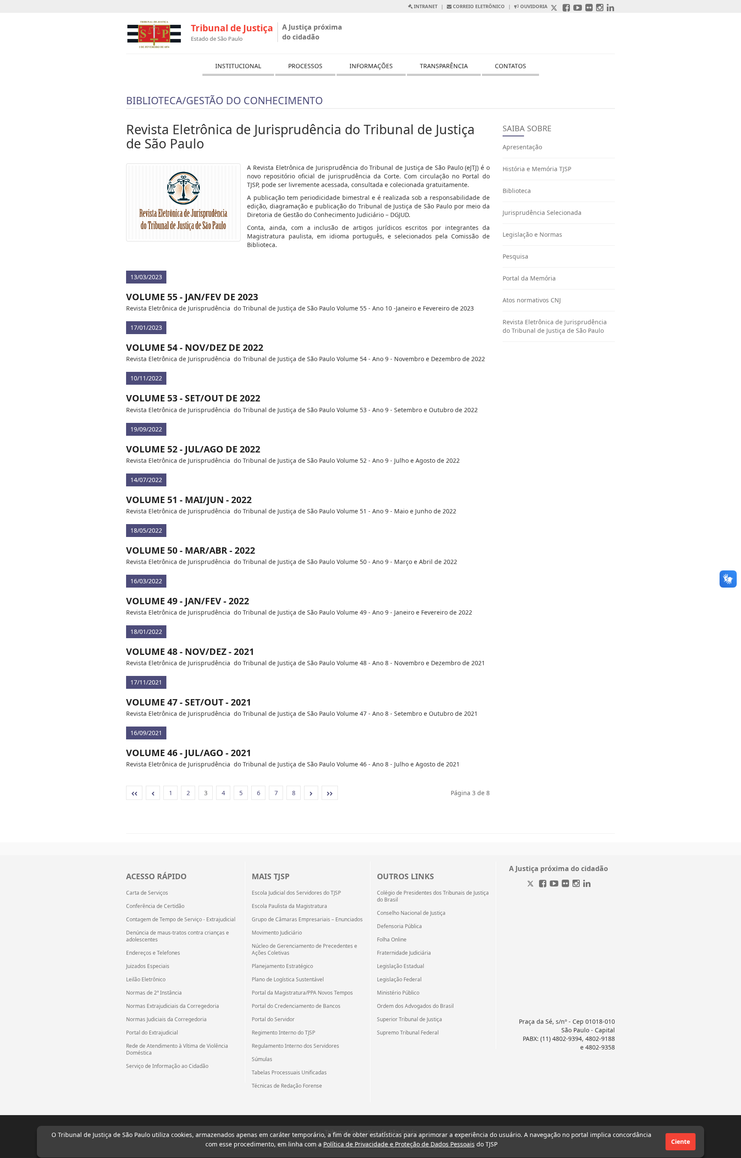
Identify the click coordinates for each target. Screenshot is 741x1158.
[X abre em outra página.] (555, 8)
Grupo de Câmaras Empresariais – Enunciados (307, 919)
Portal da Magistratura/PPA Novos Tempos (302, 992)
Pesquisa (515, 256)
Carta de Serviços (147, 893)
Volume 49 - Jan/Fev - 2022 (187, 601)
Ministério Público (398, 992)
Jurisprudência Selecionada (542, 212)
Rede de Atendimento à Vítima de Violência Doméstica (177, 1049)
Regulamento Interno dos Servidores (295, 1046)
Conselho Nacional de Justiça (411, 913)
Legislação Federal (399, 979)
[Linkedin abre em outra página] (610, 8)
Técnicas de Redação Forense (287, 1086)
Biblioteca (517, 191)
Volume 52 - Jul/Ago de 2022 (193, 449)
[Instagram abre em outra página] (599, 8)
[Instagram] (576, 884)
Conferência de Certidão (155, 906)
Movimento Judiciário (277, 932)
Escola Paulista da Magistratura (289, 906)
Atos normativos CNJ (532, 300)
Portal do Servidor (273, 1019)
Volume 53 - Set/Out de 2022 (193, 398)
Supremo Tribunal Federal (408, 1032)
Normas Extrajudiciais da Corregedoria (172, 1006)
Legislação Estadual (400, 966)
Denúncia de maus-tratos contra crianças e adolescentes (177, 936)
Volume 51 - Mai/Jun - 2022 (189, 500)
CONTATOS (510, 66)
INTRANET (425, 6)
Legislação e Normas (532, 234)
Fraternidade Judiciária (404, 953)
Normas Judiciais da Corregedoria (166, 1019)
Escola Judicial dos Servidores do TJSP (296, 893)
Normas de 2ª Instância (154, 992)
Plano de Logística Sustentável (288, 979)
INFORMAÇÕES (371, 66)
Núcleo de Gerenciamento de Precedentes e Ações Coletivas (304, 949)
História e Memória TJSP (537, 169)
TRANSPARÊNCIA (444, 66)
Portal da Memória (529, 278)
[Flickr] (565, 884)
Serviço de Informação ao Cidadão (167, 1066)
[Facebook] (542, 884)
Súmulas (262, 1059)
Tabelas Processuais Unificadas (289, 1072)
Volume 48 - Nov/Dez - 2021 (190, 651)
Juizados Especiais (147, 966)
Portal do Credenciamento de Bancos (296, 1006)
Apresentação (522, 147)
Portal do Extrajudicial (152, 1032)
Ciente (680, 1141)
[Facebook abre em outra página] (566, 8)
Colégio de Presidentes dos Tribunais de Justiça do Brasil (433, 896)
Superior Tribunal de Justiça (409, 1019)
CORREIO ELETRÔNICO (478, 6)
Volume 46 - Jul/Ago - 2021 (188, 753)
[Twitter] (531, 884)
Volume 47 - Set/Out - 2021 (188, 702)
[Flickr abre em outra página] (588, 8)
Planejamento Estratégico (282, 966)
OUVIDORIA (533, 6)
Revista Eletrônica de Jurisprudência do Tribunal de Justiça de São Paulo (555, 326)
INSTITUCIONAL (238, 66)
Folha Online (392, 939)
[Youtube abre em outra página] (577, 8)
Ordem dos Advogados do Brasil (415, 1006)
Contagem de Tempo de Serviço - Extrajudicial (180, 919)
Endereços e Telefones (153, 953)
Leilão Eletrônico (146, 979)
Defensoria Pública (399, 926)
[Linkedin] (586, 884)
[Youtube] (554, 884)
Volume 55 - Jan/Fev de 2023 (192, 297)
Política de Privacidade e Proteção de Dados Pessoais (399, 1144)
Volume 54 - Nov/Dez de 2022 (194, 347)
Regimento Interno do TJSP (283, 1032)
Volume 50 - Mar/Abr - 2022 (190, 550)
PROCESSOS (305, 66)
